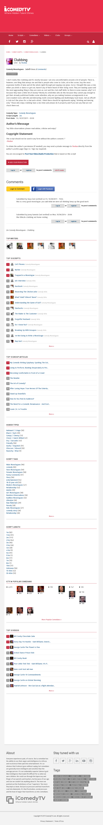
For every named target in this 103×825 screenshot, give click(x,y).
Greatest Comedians (61, 800)
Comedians (33, 35)
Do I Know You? (21, 325)
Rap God (18, 341)
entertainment (12, 74)
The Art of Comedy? (18, 383)
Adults (8, 490)
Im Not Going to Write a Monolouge (29, 336)
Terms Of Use (59, 821)
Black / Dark (11, 433)
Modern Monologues (14, 485)
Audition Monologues (14, 498)
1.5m (8, 535)
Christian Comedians (76, 788)
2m (20, 116)
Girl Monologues (13, 493)
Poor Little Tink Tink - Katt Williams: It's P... (31, 664)
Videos (46, 35)
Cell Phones (20, 264)
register (29, 170)
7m (7, 560)
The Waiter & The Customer (26, 314)
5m (7, 553)
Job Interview (20, 281)
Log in (13, 170)
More (51, 346)
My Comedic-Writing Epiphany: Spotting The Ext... (29, 363)
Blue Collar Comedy (61, 788)
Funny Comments (13, 475)
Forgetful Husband (22, 319)
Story (8, 477)
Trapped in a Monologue (24, 275)
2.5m (8, 540)
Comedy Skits (74, 776)
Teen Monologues (13, 470)
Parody (9, 505)
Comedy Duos (81, 791)
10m (8, 566)
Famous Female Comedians (81, 794)
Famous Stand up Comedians (82, 797)
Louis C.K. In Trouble (18, 409)
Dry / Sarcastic (12, 441)
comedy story (11, 511)
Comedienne (71, 791)
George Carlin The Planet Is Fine (27, 647)
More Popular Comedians (51, 620)
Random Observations (15, 495)
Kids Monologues (13, 508)
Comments (41, 69)
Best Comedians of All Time (79, 782)
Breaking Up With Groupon (25, 330)
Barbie (17, 270)
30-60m (9, 573)
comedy (9, 467)
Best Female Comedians (62, 785)
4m (7, 548)
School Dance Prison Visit (24, 653)
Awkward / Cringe (13, 430)
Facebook (19, 286)
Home (11, 35)
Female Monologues (14, 472)
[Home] (18, 9)
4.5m (8, 550)
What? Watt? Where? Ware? (26, 297)
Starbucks (19, 308)
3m (7, 543)
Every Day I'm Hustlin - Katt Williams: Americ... (32, 642)
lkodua (24, 63)
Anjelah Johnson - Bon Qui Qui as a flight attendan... (34, 686)
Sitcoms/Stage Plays (61, 779)
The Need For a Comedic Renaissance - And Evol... (30, 404)
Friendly (9, 443)
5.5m (8, 555)
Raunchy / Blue (12, 451)
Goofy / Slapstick (13, 446)
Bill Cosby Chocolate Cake (24, 636)
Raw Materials (11, 503)
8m (7, 563)
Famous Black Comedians (62, 794)
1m (7, 532)
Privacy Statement (46, 821)
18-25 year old (12, 482)
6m (7, 558)
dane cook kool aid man (23, 669)
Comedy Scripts (17, 52)
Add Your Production (18, 162)
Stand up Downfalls (18, 394)
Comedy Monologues (31, 52)
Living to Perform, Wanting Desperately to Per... (29, 368)
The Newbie (14, 378)
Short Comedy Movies (76, 779)
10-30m (9, 571)
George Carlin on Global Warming (27, 680)
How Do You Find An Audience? (22, 399)
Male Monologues (13, 465)
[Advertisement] (52, 22)
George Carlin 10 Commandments (27, 675)
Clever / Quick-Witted (15, 438)
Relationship (11, 488)
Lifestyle (9, 500)
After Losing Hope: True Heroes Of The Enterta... (29, 388)
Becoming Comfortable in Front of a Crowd (27, 373)
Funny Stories (90, 779)
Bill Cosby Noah (20, 658)
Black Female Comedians (79, 785)
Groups (67, 35)
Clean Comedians (60, 791)
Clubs (57, 35)
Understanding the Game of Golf (28, 303)
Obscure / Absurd (13, 448)
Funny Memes (85, 776)
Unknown (10, 568)
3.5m (8, 545)
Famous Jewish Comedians (62, 797)
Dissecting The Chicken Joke (26, 292)
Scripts (20, 35)
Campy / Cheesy (12, 436)
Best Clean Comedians (61, 782)
